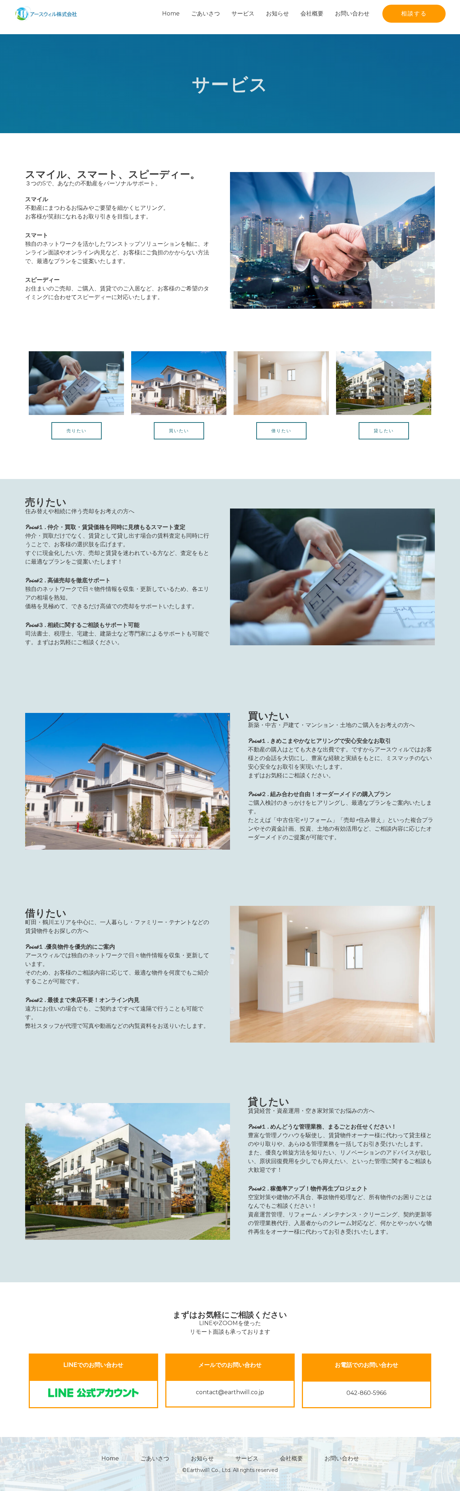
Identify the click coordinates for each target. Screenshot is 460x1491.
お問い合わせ (352, 13)
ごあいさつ (205, 13)
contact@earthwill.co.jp (230, 1392)
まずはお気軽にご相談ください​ (230, 1315)
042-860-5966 (366, 1393)
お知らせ (277, 13)
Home (171, 13)
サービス (242, 13)
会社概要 (311, 13)
